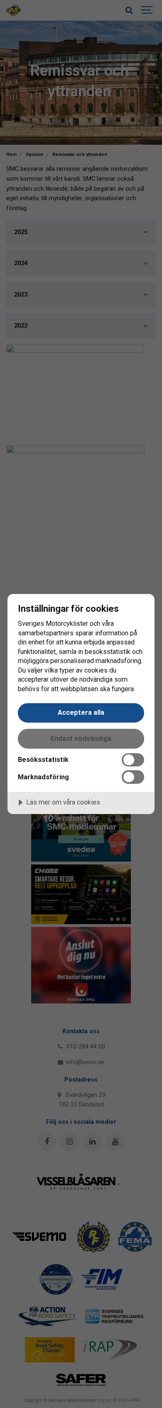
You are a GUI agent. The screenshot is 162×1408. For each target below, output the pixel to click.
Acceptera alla (81, 712)
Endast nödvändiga (81, 738)
